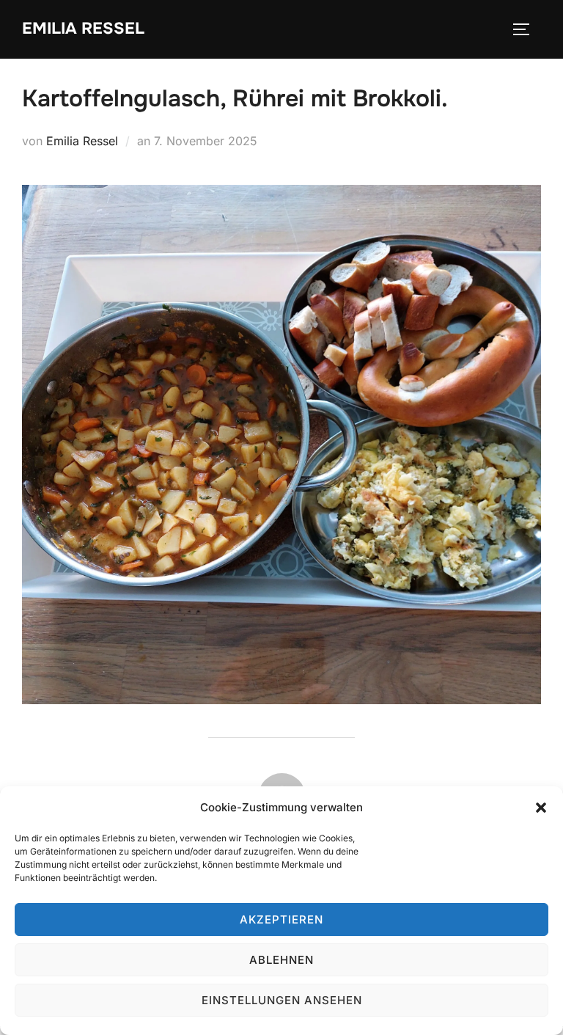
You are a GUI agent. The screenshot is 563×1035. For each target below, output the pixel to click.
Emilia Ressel (83, 28)
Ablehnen (281, 960)
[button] (541, 807)
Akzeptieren (281, 919)
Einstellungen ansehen (282, 1000)
